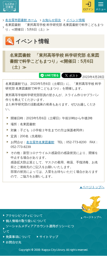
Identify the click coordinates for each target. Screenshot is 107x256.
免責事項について (18, 236)
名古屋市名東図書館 (40, 142)
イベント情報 (75, 20)
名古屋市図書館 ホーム (21, 20)
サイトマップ (48, 236)
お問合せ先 (13, 242)
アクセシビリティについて (24, 215)
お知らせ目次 (51, 20)
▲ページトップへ (91, 187)
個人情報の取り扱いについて (26, 220)
